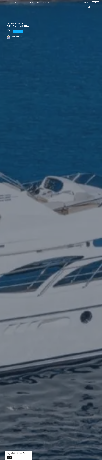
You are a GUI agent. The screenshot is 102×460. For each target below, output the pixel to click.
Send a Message (28, 37)
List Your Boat (86, 2)
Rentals (26, 2)
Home (3, 7)
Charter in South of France (10, 7)
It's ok (9, 457)
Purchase (38, 2)
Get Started (95, 2)
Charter (21, 2)
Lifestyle (50, 2)
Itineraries (44, 2)
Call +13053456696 (37, 37)
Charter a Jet (32, 2)
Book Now (18, 31)
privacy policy (19, 454)
